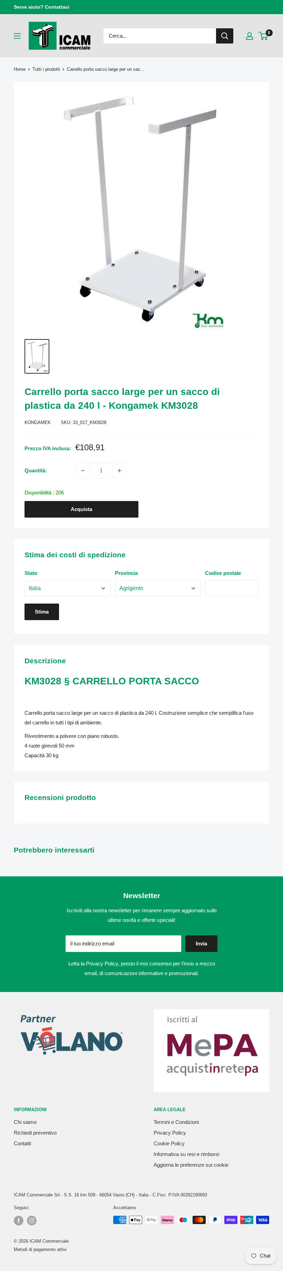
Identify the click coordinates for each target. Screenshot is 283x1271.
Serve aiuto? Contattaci (41, 7)
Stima (42, 612)
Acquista (81, 509)
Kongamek (38, 422)
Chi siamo (25, 1122)
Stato (31, 573)
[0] (263, 36)
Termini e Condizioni (176, 1122)
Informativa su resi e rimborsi (186, 1154)
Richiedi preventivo (35, 1133)
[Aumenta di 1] (119, 470)
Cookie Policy (169, 1143)
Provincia (126, 573)
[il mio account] (249, 36)
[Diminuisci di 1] (83, 470)
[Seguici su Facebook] (18, 1220)
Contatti (22, 1143)
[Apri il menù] (17, 36)
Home (20, 69)
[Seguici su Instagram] (32, 1220)
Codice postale (223, 573)
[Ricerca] (224, 36)
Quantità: (36, 470)
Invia (201, 943)
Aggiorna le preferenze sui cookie (191, 1165)
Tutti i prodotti (46, 69)
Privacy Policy (102, 963)
